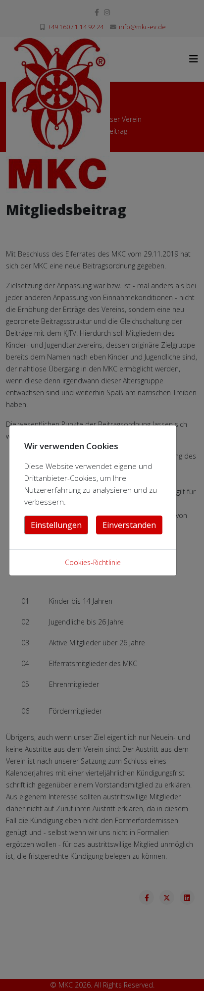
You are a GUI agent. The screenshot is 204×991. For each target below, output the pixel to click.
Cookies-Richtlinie (93, 562)
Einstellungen (56, 525)
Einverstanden (129, 525)
